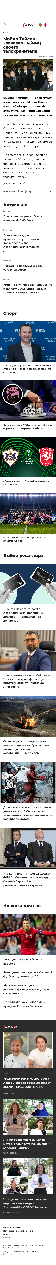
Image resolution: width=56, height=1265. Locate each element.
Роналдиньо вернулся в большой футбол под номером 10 (27, 974)
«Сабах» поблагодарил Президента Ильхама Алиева (24, 539)
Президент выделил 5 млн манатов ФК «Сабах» (22, 218)
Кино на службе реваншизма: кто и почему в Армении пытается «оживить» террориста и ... (27, 288)
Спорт (6, 33)
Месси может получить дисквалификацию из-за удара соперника (26, 989)
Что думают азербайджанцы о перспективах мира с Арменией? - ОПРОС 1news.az (25, 1203)
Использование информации (18, 1231)
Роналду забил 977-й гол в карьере (22, 961)
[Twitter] (22, 191)
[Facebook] (18, 191)
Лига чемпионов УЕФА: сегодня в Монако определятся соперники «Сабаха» (27, 427)
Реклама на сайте (12, 1228)
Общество (7, 260)
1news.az (13, 1247)
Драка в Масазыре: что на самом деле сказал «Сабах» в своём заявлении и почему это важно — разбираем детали (28, 813)
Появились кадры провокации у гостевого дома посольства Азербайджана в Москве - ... (22, 243)
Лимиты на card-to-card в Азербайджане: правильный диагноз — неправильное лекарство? (24, 614)
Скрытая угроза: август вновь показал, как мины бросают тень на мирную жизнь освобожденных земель (27, 747)
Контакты (8, 1237)
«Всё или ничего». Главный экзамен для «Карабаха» (26, 483)
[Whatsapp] (25, 191)
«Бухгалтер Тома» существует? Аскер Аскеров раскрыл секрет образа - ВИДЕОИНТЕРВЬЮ (27, 1083)
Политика (7, 230)
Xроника (7, 211)
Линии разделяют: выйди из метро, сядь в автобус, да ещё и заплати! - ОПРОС (26, 1144)
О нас (6, 1234)
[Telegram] (29, 191)
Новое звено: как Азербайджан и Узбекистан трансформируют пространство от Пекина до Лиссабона (27, 681)
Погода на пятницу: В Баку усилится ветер (22, 267)
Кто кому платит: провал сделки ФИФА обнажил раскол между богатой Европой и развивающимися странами (26, 879)
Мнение (6, 279)
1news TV (7, 1073)
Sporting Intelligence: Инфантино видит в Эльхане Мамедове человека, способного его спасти (27, 368)
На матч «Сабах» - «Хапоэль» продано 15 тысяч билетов (24, 1004)
